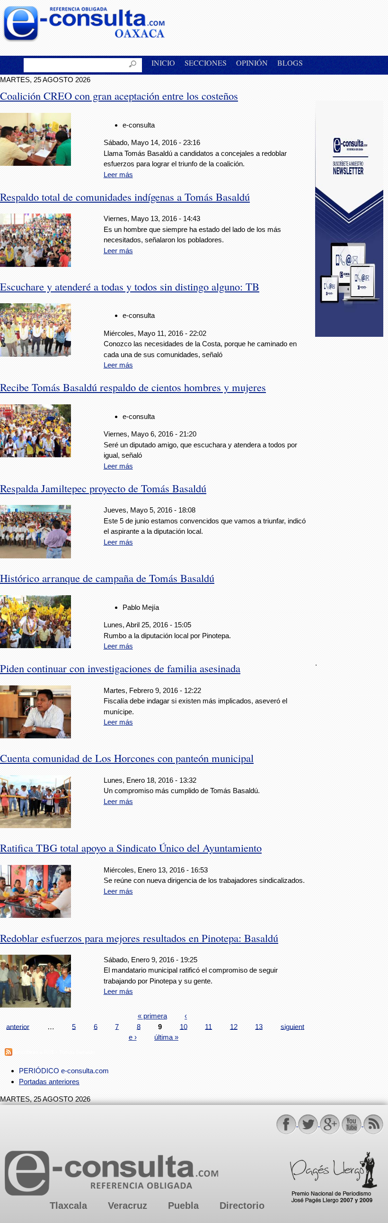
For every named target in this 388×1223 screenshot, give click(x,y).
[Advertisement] (351, 492)
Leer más (118, 175)
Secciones (206, 63)
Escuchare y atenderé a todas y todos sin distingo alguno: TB (129, 286)
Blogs (290, 63)
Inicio (163, 63)
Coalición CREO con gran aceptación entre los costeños (119, 95)
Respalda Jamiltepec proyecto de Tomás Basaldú (103, 488)
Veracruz (127, 1205)
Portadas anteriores (49, 1082)
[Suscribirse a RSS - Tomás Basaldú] (8, 1053)
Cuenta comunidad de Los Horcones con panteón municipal (127, 758)
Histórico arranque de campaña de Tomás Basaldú (107, 578)
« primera (152, 1016)
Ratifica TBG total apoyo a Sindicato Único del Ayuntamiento (131, 847)
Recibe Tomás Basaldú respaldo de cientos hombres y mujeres (133, 387)
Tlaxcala (68, 1205)
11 (208, 1026)
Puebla (183, 1205)
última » (166, 1037)
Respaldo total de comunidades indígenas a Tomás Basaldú (125, 196)
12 (234, 1026)
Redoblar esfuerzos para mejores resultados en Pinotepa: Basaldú (139, 938)
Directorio (242, 1205)
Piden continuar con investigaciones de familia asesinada (120, 668)
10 (183, 1026)
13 (259, 1026)
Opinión (252, 63)
